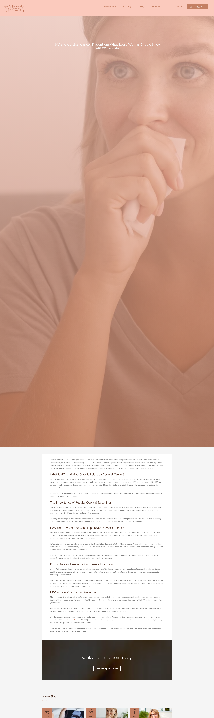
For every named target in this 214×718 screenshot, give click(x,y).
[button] (197, 6)
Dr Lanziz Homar (73, 620)
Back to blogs (47, 701)
